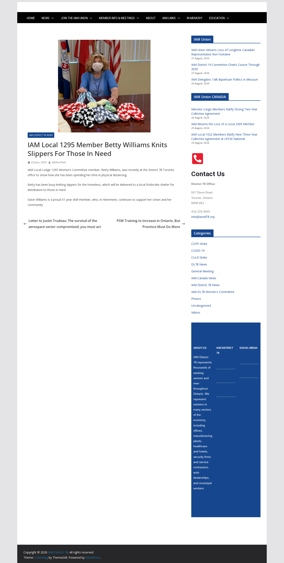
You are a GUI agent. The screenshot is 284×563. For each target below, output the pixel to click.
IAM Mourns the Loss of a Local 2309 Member (222, 124)
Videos (195, 312)
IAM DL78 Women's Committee (212, 292)
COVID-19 (198, 251)
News (45, 18)
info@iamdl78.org (203, 216)
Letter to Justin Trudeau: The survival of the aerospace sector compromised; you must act (64, 223)
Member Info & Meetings (117, 18)
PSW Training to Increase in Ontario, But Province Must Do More (148, 223)
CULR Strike (199, 257)
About (151, 18)
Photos (196, 299)
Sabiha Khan (59, 162)
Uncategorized (201, 306)
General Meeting (202, 271)
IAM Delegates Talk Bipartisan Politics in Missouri (224, 79)
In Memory (195, 18)
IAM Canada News (203, 278)
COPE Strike (199, 244)
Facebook (246, 357)
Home (31, 18)
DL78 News (199, 264)
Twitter (244, 371)
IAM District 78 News (41, 135)
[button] (51, 18)
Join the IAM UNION (74, 18)
